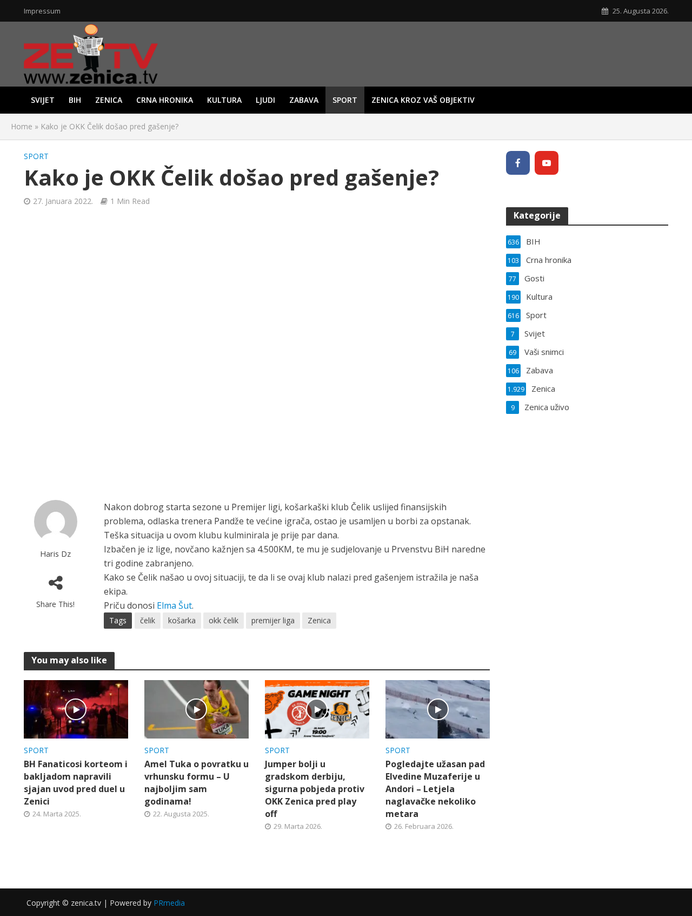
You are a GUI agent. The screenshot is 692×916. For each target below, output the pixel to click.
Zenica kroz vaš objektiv (423, 100)
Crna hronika (164, 100)
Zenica (108, 100)
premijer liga (273, 620)
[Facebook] (518, 163)
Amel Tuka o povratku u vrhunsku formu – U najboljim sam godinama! (196, 782)
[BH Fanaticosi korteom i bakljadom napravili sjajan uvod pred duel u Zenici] (76, 708)
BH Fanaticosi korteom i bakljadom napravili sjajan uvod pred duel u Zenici (76, 782)
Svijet (43, 100)
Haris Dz (55, 554)
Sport (344, 100)
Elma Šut (174, 605)
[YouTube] (546, 163)
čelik (147, 620)
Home (21, 126)
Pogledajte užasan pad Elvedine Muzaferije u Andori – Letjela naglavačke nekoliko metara (435, 789)
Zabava (303, 100)
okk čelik (223, 620)
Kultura (224, 100)
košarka (182, 620)
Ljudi (265, 100)
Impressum (42, 11)
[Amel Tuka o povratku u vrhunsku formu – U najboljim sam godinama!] (196, 708)
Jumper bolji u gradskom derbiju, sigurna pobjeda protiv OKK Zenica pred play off (314, 789)
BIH (75, 100)
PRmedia (169, 903)
